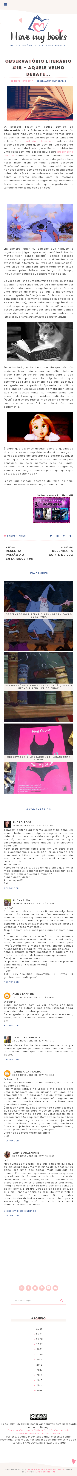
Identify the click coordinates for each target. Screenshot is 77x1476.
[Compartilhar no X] (51, 536)
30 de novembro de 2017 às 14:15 (33, 1041)
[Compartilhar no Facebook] (58, 536)
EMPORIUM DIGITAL (45, 1472)
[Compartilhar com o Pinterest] (64, 536)
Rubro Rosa (22, 822)
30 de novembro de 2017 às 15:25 (33, 1075)
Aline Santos (23, 994)
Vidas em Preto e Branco (20, 1210)
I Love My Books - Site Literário (45, 1470)
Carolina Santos (27, 1037)
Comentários (16, 536)
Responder (11, 888)
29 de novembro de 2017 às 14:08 (34, 997)
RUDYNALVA (21, 900)
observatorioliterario (51, 81)
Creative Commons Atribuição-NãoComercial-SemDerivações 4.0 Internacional (38, 1432)
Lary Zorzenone (26, 1152)
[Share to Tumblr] (70, 536)
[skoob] (48, 1288)
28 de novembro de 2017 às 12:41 (33, 825)
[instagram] (21, 1288)
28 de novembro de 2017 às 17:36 (33, 903)
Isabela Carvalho (27, 1071)
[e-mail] (55, 1288)
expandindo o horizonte (36, 141)
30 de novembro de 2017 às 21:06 (33, 1156)
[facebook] (28, 1288)
